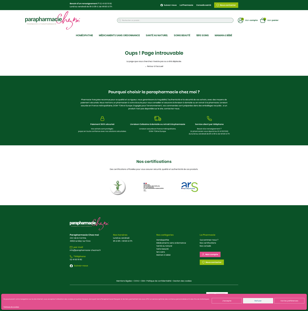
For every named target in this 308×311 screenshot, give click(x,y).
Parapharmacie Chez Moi (51, 20)
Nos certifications (208, 243)
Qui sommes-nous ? (209, 240)
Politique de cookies (11, 307)
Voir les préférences (289, 300)
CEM (143, 281)
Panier (273, 20)
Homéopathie (162, 240)
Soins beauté (162, 249)
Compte (251, 20)
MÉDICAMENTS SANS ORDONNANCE (119, 35)
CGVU (136, 281)
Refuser (258, 300)
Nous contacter (228, 5)
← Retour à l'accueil (154, 66)
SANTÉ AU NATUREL (157, 35)
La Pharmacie (186, 5)
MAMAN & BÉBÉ (223, 35)
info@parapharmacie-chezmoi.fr (85, 250)
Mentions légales (124, 281)
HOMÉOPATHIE (84, 35)
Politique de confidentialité (159, 281)
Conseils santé (203, 5)
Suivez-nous (170, 5)
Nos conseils (205, 246)
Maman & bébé (163, 255)
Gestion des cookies (182, 281)
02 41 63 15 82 (105, 3)
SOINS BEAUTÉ (182, 35)
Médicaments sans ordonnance (171, 243)
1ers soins (160, 252)
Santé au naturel (164, 246)
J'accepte (226, 300)
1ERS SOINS (202, 35)
